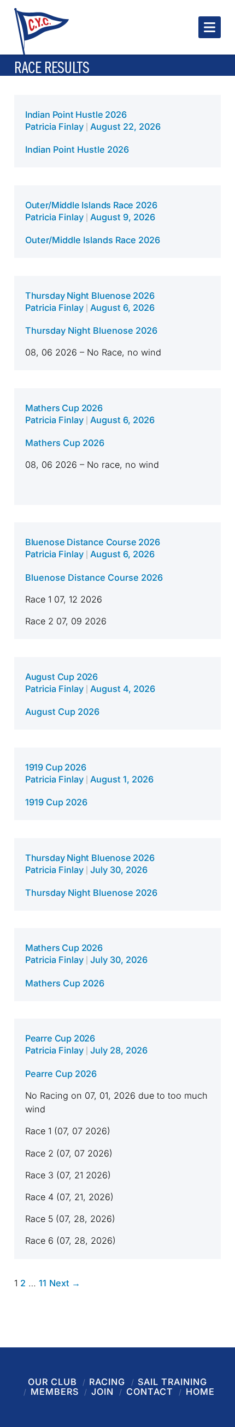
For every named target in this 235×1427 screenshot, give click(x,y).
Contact (149, 1391)
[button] (209, 27)
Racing (107, 1381)
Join (102, 1391)
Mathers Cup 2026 (64, 407)
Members (55, 1391)
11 (42, 1283)
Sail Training (172, 1381)
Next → (64, 1283)
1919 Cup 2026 (55, 767)
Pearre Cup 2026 (60, 1038)
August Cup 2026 (61, 676)
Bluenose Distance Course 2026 (92, 542)
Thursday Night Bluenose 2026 (90, 295)
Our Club (52, 1381)
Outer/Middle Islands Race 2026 (91, 205)
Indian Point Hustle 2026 (76, 114)
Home (200, 1391)
